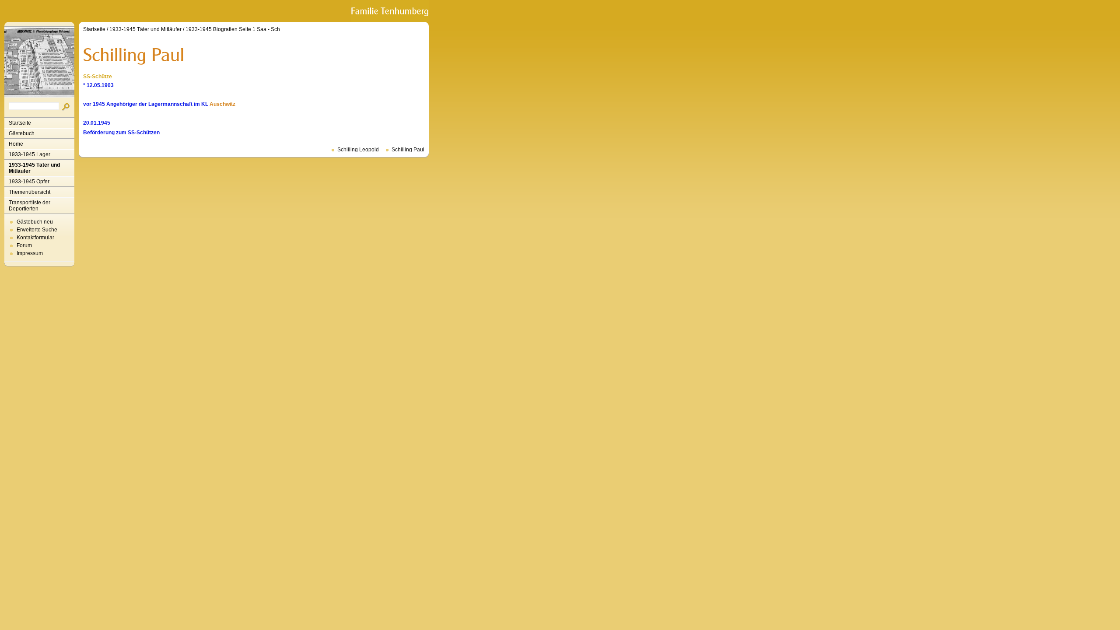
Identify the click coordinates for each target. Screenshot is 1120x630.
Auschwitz (222, 104)
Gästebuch (22, 133)
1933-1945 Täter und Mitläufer (34, 168)
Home (16, 144)
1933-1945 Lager (29, 154)
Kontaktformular (35, 237)
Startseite (20, 123)
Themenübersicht (29, 192)
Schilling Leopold (358, 150)
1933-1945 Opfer (29, 181)
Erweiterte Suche (37, 230)
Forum (24, 245)
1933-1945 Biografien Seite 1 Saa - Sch (233, 29)
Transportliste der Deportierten (29, 206)
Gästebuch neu (35, 222)
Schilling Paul (408, 150)
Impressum (30, 253)
